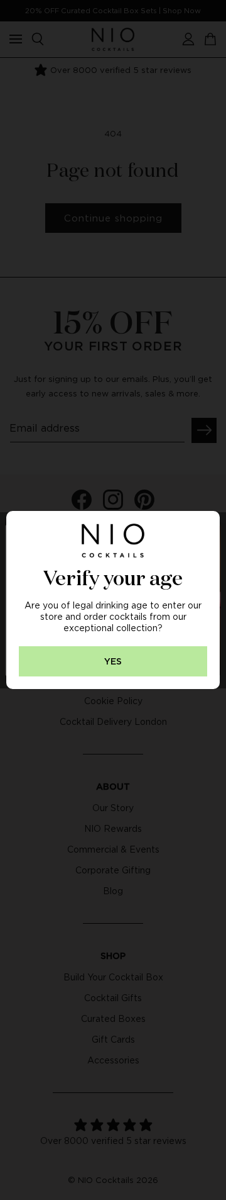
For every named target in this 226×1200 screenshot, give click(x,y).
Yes (113, 662)
